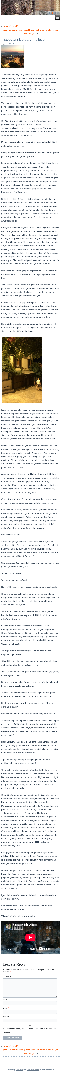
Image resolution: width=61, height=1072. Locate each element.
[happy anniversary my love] (12, 68)
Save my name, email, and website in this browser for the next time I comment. (30, 1030)
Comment (7, 976)
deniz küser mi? (10, 26)
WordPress (19, 1070)
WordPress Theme (33, 1070)
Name (6, 999)
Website (6, 1017)
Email (6, 1008)
